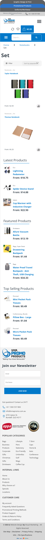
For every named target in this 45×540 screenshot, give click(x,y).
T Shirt (31, 441)
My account (6, 503)
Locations (6, 492)
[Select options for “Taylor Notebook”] (38, 106)
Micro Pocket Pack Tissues (22, 333)
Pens (18, 444)
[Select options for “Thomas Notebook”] (38, 150)
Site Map (6, 532)
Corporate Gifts (6, 453)
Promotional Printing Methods (14, 510)
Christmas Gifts (6, 459)
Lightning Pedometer (18, 172)
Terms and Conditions (11, 520)
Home (6, 45)
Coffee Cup (20, 464)
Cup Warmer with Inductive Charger (22, 205)
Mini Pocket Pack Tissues (22, 301)
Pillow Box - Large (22, 317)
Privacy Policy (27, 532)
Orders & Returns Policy (11, 516)
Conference (33, 454)
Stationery (20, 448)
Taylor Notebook (11, 73)
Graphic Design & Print (23, 2)
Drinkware (6, 464)
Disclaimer (16, 532)
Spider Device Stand (23, 188)
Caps (31, 444)
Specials (5, 489)
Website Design (16, 525)
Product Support (8, 513)
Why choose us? (8, 485)
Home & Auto (32, 449)
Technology (33, 458)
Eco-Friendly (21, 451)
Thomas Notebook (12, 117)
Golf (17, 458)
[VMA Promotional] (9, 20)
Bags (4, 441)
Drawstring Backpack (18, 251)
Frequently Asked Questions (13, 506)
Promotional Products (22, 6)
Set (14, 70)
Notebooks (25, 45)
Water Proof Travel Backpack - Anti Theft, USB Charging (23, 271)
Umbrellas (20, 454)
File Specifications (25, 535)
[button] (39, 21)
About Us (6, 479)
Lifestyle (19, 441)
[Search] (36, 37)
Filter (10, 63)
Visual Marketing (31, 525)
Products (5, 482)
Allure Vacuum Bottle (20, 233)
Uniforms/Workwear (22, 10)
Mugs (18, 461)
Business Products (5, 446)
